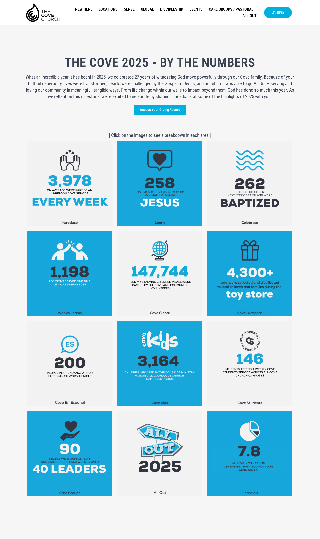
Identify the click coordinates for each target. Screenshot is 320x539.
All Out (249, 15)
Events (196, 9)
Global (147, 9)
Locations (108, 9)
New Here (83, 9)
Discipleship (171, 9)
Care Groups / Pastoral (231, 9)
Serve (129, 9)
